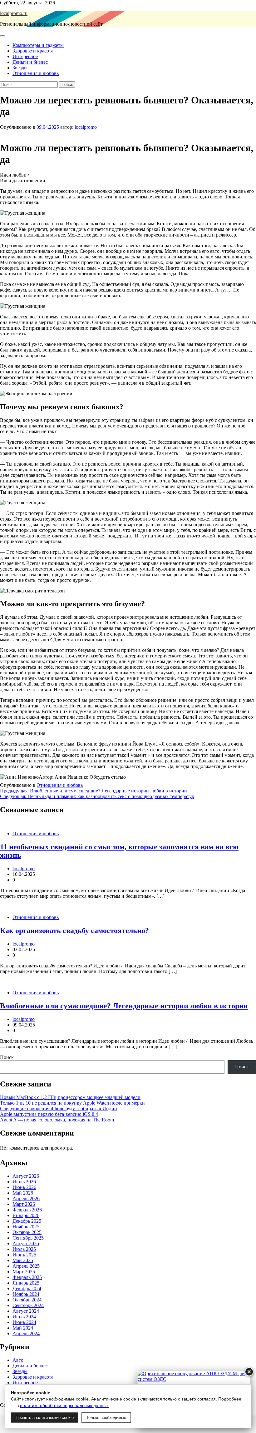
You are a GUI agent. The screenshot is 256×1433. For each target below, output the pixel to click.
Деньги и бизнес (30, 62)
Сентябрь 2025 (28, 1238)
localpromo (86, 127)
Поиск (7, 1057)
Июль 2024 (24, 1316)
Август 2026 (25, 1176)
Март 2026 (23, 1204)
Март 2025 (23, 1271)
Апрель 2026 (26, 1198)
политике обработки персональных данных (64, 1405)
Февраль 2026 (27, 1209)
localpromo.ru (13, 13)
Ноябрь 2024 (25, 1294)
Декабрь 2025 (26, 1221)
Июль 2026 (24, 1181)
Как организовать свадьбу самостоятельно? (74, 930)
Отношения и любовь (35, 73)
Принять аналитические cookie (45, 1417)
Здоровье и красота (32, 50)
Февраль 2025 (27, 1277)
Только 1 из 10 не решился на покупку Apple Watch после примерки (72, 1103)
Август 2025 (25, 1243)
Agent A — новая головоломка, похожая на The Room (57, 1119)
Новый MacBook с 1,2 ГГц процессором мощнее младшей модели (70, 1097)
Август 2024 (25, 1311)
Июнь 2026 (24, 1187)
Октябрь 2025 (27, 1232)
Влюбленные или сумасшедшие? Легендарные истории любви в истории (124, 1006)
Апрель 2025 (26, 1266)
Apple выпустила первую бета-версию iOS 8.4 (49, 1114)
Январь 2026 (25, 1215)
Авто (17, 1360)
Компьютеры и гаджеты (38, 45)
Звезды (19, 67)
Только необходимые (106, 1417)
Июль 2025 (24, 1249)
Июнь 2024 (24, 1322)
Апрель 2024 (26, 1333)
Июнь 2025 (24, 1254)
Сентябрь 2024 (28, 1305)
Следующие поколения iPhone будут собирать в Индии (58, 1108)
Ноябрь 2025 (25, 1226)
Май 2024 (22, 1328)
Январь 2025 (25, 1283)
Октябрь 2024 (27, 1299)
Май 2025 (22, 1260)
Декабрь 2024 (26, 1288)
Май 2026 (22, 1193)
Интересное (25, 56)
